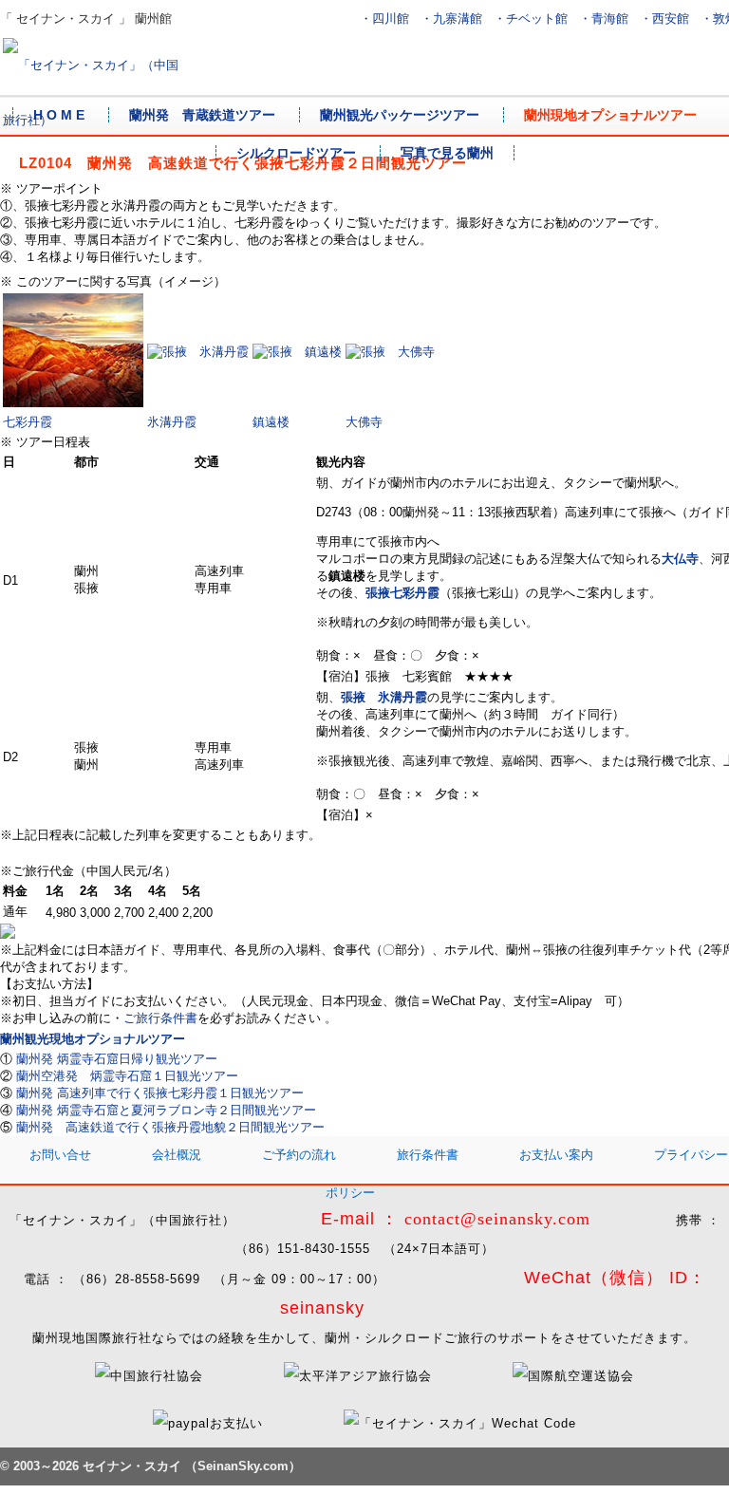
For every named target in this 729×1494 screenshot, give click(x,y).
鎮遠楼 (271, 422)
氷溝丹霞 (171, 422)
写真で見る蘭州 (447, 152)
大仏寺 (680, 558)
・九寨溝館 (451, 18)
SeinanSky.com (243, 1466)
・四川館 (384, 18)
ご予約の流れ (299, 1155)
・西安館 (664, 18)
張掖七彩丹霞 (402, 593)
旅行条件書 (427, 1155)
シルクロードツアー (296, 152)
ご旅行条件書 (160, 1018)
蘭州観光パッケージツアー (399, 114)
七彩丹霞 (27, 422)
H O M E (58, 114)
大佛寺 (364, 422)
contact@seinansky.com (497, 1218)
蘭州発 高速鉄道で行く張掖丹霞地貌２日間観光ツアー (170, 1127)
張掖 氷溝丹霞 (384, 697)
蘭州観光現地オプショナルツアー (92, 1039)
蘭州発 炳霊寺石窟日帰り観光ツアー (116, 1059)
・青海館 (603, 18)
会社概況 (176, 1155)
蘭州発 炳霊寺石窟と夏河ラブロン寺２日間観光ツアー (166, 1110)
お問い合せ (60, 1155)
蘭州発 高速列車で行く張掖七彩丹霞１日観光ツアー (160, 1093)
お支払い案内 (556, 1155)
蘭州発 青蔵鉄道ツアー (202, 114)
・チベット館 (531, 18)
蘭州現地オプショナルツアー (610, 114)
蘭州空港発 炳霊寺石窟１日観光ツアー (127, 1076)
